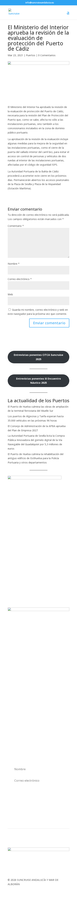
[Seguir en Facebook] (28, 819)
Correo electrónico (20, 279)
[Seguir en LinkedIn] (42, 819)
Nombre (14, 263)
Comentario (16, 226)
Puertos (30, 55)
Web (10, 294)
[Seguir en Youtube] (49, 819)
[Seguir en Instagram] (35, 819)
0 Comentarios (47, 55)
